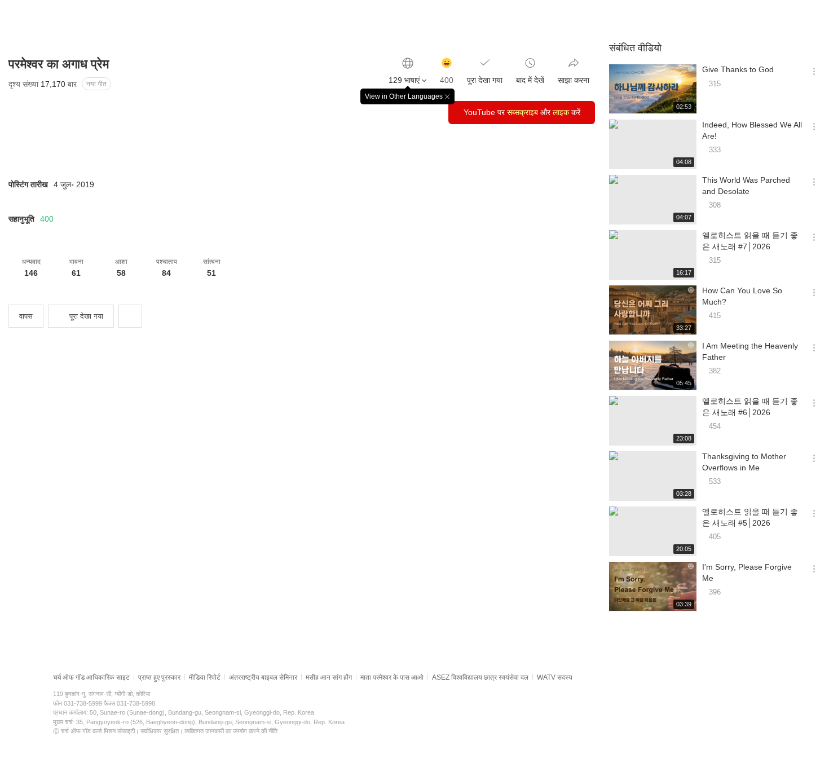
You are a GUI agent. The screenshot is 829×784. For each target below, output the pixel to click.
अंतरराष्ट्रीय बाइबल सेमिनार (263, 677)
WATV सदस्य (554, 677)
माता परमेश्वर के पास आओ (392, 677)
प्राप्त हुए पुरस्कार (159, 677)
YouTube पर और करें (522, 112)
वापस (26, 316)
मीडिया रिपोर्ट (205, 677)
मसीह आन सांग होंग (329, 677)
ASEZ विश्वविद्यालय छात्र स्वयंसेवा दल (480, 677)
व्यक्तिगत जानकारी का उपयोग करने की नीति (230, 731)
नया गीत (96, 84)
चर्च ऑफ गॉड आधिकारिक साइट (91, 677)
